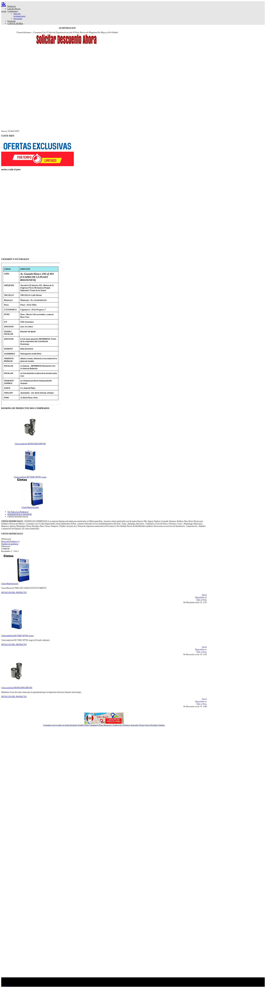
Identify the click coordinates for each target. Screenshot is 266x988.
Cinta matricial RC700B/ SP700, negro (30, 477)
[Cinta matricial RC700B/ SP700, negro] (30, 475)
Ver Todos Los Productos (17, 512)
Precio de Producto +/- (10, 541)
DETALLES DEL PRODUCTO (13, 592)
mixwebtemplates (110, 983)
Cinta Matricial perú (30, 507)
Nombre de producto (9, 544)
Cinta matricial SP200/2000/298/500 (30, 444)
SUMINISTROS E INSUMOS (19, 514)
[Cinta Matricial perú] (30, 505)
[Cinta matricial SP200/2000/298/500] (30, 442)
